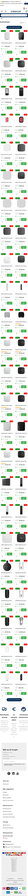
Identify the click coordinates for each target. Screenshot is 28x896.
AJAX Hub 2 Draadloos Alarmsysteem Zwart (21, 377)
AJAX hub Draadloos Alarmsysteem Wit (7, 461)
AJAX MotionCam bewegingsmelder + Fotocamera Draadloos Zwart (7, 628)
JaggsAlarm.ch (13, 865)
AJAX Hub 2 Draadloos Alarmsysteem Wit (7, 377)
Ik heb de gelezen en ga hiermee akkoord (14, 765)
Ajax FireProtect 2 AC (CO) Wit (7, 154)
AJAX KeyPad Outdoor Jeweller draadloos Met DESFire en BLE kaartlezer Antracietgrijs (21, 489)
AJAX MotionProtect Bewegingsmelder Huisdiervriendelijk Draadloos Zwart (21, 656)
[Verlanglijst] (2, 389)
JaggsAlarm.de (13, 862)
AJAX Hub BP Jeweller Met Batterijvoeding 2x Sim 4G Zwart (21, 433)
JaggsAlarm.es (13, 869)
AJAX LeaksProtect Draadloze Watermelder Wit (7, 544)
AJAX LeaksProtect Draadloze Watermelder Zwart (21, 544)
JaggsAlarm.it (14, 868)
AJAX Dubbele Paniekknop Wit (7, 126)
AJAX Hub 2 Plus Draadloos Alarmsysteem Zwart (21, 405)
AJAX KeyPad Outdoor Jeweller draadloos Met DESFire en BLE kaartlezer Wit (7, 517)
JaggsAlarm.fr (14, 866)
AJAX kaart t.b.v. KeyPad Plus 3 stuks (7, 489)
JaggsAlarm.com (14, 859)
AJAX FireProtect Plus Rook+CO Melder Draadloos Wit (7, 266)
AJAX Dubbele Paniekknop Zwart (21, 126)
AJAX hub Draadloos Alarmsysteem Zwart (21, 461)
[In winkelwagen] (9, 386)
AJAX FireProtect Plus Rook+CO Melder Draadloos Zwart (21, 266)
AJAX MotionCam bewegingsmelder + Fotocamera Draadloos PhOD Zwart (7, 600)
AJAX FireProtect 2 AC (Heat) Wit (7, 182)
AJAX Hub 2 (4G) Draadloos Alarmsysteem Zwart (21, 349)
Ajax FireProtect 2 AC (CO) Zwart (21, 154)
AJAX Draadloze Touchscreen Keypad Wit (7, 98)
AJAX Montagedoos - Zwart (7, 572)
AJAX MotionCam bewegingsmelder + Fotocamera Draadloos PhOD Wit (21, 572)
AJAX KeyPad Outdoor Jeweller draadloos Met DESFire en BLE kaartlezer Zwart (21, 517)
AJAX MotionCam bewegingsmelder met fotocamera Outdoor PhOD (21, 628)
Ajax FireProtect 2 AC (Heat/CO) (7, 210)
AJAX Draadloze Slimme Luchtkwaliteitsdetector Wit (7, 70)
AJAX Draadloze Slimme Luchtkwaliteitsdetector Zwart (21, 70)
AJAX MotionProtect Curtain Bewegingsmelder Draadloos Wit (7, 684)
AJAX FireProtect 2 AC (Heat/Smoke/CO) (21, 238)
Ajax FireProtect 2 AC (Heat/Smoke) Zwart (7, 238)
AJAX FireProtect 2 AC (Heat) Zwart (21, 182)
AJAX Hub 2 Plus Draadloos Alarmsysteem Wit (7, 405)
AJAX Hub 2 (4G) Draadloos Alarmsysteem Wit (7, 349)
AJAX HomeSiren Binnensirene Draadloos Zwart (21, 321)
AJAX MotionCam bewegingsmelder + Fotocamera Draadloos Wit (21, 600)
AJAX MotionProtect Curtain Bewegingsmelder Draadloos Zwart (21, 684)
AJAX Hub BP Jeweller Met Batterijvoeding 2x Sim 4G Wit (7, 433)
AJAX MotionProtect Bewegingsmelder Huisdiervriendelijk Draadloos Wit (7, 656)
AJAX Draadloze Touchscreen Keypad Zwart (21, 98)
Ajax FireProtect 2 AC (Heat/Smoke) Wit (21, 210)
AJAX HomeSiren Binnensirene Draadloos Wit (7, 321)
